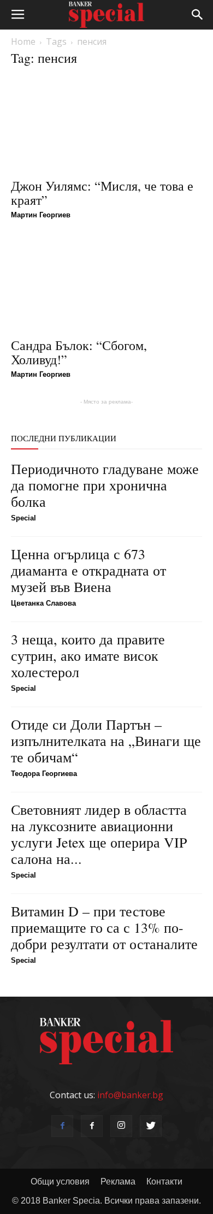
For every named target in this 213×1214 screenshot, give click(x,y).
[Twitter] (151, 1126)
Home (23, 41)
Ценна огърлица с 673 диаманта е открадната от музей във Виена (88, 570)
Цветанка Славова (43, 603)
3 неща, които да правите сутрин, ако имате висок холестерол (88, 655)
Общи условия (60, 1181)
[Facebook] (62, 1126)
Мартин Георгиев (40, 215)
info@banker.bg (130, 1095)
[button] (197, 14)
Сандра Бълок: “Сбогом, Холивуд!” (79, 352)
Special (23, 518)
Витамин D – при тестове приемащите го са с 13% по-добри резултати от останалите (104, 927)
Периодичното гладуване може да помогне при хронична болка (105, 485)
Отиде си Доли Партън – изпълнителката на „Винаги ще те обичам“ (106, 740)
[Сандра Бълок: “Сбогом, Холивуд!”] (106, 283)
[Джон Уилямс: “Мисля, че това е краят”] (106, 124)
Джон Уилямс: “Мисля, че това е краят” (102, 193)
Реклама (117, 1181)
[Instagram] (121, 1126)
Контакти (164, 1181)
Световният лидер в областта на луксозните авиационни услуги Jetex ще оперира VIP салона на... (99, 834)
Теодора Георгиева (44, 773)
